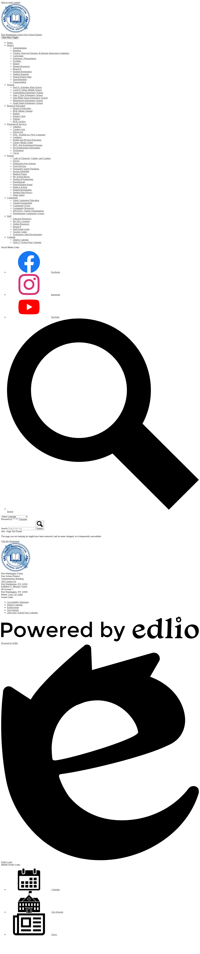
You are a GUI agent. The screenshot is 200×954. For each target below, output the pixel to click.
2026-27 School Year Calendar (27, 242)
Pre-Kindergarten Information (26, 148)
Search (4, 528)
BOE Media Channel (23, 111)
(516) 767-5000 (15, 594)
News (54, 934)
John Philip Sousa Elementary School (30, 98)
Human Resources (21, 66)
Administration (20, 48)
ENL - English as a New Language (29, 134)
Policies (16, 119)
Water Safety (19, 195)
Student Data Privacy (23, 192)
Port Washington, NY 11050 (14, 582)
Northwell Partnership (23, 179)
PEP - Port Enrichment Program (27, 145)
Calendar (55, 889)
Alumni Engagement (22, 203)
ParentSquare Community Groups (28, 213)
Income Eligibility (21, 171)
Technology (18, 150)
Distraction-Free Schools (24, 163)
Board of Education (22, 108)
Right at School (20, 187)
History (16, 63)
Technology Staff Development (27, 234)
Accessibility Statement (18, 602)
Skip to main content (10, 2)
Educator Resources (22, 218)
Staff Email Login (21, 229)
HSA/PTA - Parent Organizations (28, 211)
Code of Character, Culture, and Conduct (32, 158)
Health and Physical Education (27, 140)
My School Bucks (21, 176)
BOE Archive (19, 121)
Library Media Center (23, 142)
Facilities (17, 61)
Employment (13, 607)
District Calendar (21, 240)
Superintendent (20, 79)
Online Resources (21, 224)
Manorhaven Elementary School (28, 100)
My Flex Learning (21, 221)
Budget (16, 113)
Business (17, 50)
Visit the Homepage (10, 541)
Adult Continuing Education (26, 200)
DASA (16, 161)
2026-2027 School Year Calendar (22, 612)
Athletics (17, 127)
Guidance (17, 137)
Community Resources (23, 208)
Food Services (19, 166)
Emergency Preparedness (24, 58)
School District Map (22, 77)
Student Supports (21, 74)
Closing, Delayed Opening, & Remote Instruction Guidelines (41, 53)
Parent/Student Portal (22, 184)
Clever (16, 153)
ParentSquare (19, 182)
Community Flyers (21, 205)
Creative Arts (19, 129)
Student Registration (22, 71)
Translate (23, 519)
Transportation (19, 82)
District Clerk (19, 116)
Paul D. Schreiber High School (27, 87)
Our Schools (13, 610)
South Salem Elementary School (28, 103)
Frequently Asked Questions (26, 169)
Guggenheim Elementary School (28, 92)
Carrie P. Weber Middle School (27, 90)
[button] (10, 45)
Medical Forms (20, 174)
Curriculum (18, 56)
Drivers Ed (18, 132)
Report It (17, 69)
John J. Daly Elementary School (28, 95)
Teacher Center (20, 232)
